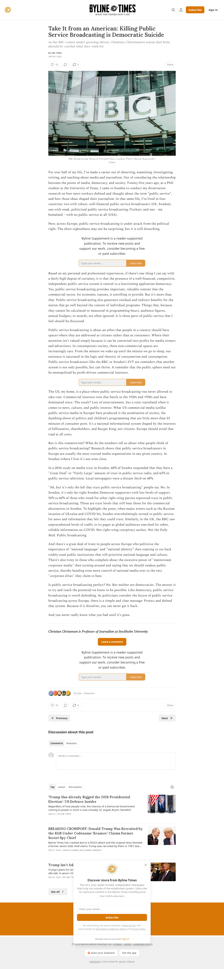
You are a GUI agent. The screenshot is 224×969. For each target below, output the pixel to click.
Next (165, 718)
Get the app (129, 952)
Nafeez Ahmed (71, 850)
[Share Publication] (180, 9)
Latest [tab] (61, 787)
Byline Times (55, 53)
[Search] (173, 9)
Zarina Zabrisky (93, 850)
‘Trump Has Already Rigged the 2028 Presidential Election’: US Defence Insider (89, 799)
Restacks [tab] (71, 743)
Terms (127, 944)
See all (55, 891)
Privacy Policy (138, 929)
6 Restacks (89, 693)
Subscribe (195, 10)
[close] (145, 865)
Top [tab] (52, 787)
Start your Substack (103, 952)
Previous (61, 718)
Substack (94, 961)
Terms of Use (129, 925)
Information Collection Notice (111, 929)
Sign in (213, 10)
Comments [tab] (56, 743)
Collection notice (143, 944)
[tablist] (63, 743)
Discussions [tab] (75, 787)
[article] (112, 807)
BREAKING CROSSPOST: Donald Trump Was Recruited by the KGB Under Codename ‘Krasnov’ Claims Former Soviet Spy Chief (95, 833)
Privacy (118, 944)
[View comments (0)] (65, 64)
